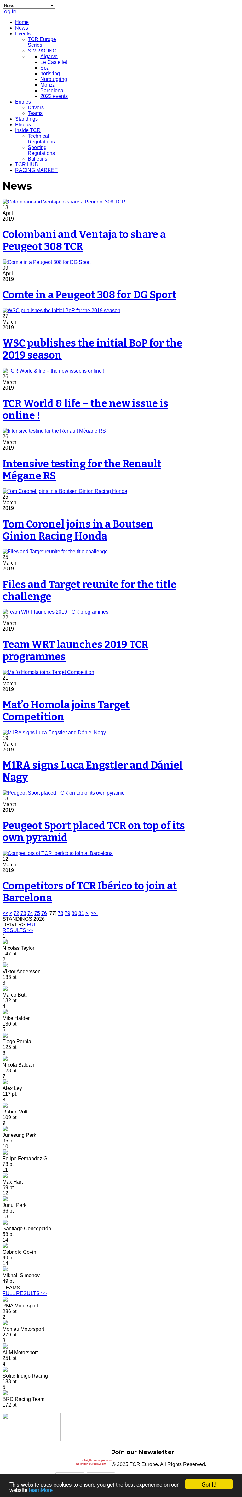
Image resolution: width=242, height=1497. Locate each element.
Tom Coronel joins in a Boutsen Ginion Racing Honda (78, 530)
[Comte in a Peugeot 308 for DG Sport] (47, 262)
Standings (26, 119)
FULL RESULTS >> (21, 927)
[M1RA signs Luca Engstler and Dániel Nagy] (54, 732)
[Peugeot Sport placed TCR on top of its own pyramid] (64, 793)
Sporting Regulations (41, 150)
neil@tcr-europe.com (91, 1463)
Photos (23, 124)
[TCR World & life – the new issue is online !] (53, 370)
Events (23, 33)
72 (16, 913)
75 (37, 913)
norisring (50, 73)
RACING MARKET (36, 170)
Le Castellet (53, 62)
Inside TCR (28, 130)
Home (22, 22)
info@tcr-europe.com (97, 1460)
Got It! (209, 1484)
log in (9, 12)
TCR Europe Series (42, 42)
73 (23, 913)
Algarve (49, 56)
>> (94, 913)
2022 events (54, 96)
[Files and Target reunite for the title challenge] (55, 551)
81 (81, 913)
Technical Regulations (41, 138)
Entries (23, 102)
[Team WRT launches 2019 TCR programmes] (55, 612)
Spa (44, 67)
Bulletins (37, 158)
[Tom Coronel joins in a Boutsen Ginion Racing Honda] (65, 491)
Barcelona (51, 90)
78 (60, 913)
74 (30, 913)
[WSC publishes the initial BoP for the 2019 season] (61, 310)
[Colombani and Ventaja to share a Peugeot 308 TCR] (64, 201)
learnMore (41, 1490)
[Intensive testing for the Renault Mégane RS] (54, 430)
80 (74, 913)
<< (5, 913)
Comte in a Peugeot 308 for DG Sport (89, 295)
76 (44, 913)
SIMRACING (42, 50)
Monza (47, 85)
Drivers (36, 107)
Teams (35, 113)
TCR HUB (26, 164)
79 (67, 913)
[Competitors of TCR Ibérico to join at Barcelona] (58, 853)
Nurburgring (53, 79)
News (21, 28)
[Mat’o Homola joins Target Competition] (48, 672)
